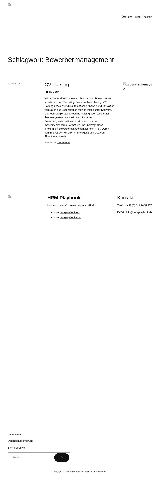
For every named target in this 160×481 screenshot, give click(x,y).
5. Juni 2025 (14, 83)
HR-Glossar (53, 92)
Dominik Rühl (63, 142)
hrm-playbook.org (70, 212)
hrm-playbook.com (70, 217)
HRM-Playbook (63, 197)
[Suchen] (61, 457)
